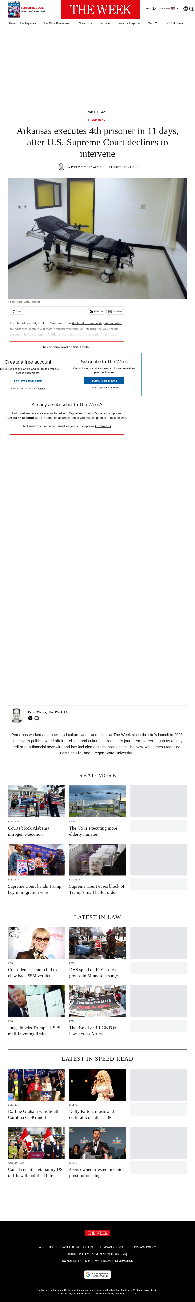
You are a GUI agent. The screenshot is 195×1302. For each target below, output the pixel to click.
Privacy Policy (145, 1247)
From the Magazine (128, 23)
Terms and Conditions (114, 1247)
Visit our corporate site (145, 1290)
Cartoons (104, 23)
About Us (46, 1247)
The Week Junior (174, 23)
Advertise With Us (105, 1254)
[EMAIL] (37, 718)
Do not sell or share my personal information (97, 1260)
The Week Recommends (57, 23)
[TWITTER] (31, 718)
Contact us (103, 426)
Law (103, 111)
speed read (97, 120)
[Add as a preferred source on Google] (97, 1274)
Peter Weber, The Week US (87, 166)
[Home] (12, 23)
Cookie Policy (78, 1254)
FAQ (124, 1254)
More (151, 23)
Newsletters (85, 23)
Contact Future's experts (75, 1247)
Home (91, 111)
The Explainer (28, 23)
